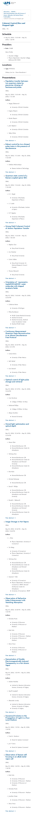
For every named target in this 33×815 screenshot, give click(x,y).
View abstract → (10, 140)
